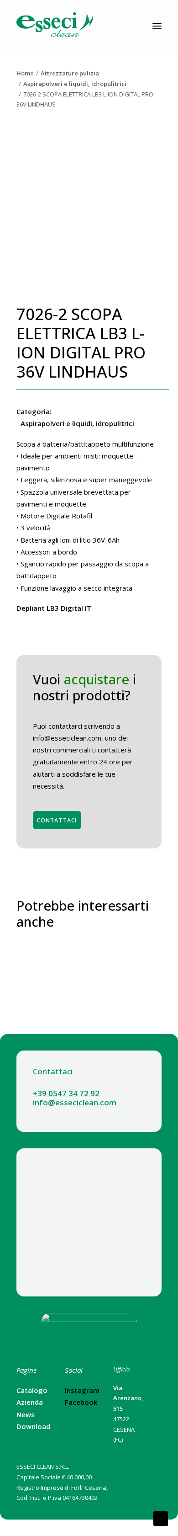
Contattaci (57, 820)
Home (25, 73)
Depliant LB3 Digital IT (53, 608)
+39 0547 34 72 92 (66, 1093)
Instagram (82, 1390)
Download (33, 1426)
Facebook (81, 1402)
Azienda (29, 1402)
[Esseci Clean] (54, 26)
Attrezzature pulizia (70, 73)
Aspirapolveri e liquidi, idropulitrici (74, 84)
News (25, 1414)
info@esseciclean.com (74, 1102)
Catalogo (31, 1390)
